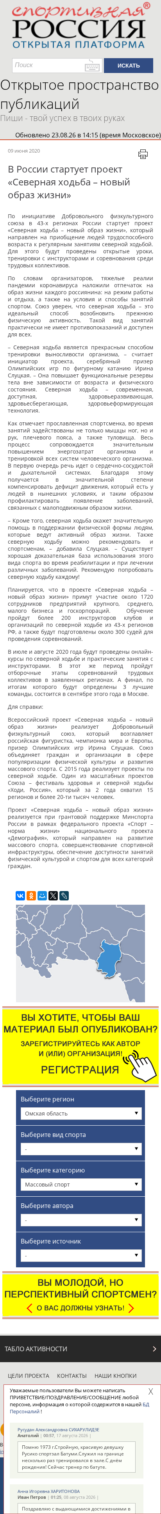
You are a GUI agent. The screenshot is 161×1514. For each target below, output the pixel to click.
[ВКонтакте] (20, 895)
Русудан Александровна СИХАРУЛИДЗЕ (58, 1429)
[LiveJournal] (64, 895)
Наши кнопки (116, 1375)
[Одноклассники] (31, 895)
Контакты (72, 1375)
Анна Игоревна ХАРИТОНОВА (49, 1491)
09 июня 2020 (24, 150)
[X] (53, 895)
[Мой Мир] (42, 895)
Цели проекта (28, 1375)
